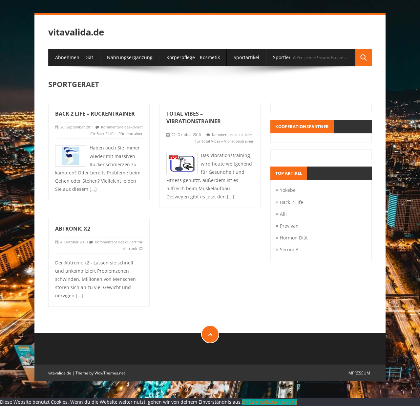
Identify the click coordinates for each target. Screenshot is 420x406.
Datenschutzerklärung (272, 402)
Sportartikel (246, 57)
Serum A (289, 249)
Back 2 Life (291, 202)
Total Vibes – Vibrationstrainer (193, 117)
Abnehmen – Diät (74, 57)
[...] (93, 189)
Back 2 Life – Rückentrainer (95, 113)
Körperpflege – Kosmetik (193, 57)
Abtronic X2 (72, 228)
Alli (283, 214)
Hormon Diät (294, 238)
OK (245, 402)
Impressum (358, 373)
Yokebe (288, 190)
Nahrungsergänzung (130, 57)
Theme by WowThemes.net (100, 373)
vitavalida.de (76, 32)
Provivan (289, 226)
